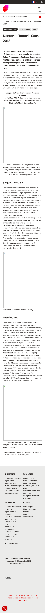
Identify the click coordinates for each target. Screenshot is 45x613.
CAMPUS (26, 503)
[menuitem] (34, 2)
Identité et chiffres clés (13, 478)
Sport (25, 514)
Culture (26, 512)
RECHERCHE (10, 503)
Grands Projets (10, 483)
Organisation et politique (10, 513)
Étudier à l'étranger (30, 483)
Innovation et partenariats (9, 528)
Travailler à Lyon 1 (11, 488)
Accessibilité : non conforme (26, 595)
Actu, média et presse (12, 491)
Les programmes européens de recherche (11, 536)
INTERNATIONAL (11, 544)
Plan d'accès (26, 598)
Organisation (9, 481)
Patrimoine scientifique (13, 486)
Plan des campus (29, 509)
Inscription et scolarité (31, 496)
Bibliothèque (28, 507)
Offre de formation (30, 481)
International (25, 29)
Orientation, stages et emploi (31, 487)
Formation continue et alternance (31, 492)
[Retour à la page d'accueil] (5, 8)
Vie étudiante (28, 517)
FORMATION (28, 474)
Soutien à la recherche (13, 517)
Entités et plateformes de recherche (13, 508)
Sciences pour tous (12, 532)
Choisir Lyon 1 (28, 478)
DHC (34, 29)
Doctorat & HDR (10, 519)
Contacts (11, 595)
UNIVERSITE (10, 474)
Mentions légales (14, 598)
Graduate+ (27, 498)
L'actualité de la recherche (10, 523)
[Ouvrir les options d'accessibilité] (4, 608)
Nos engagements (11, 493)
